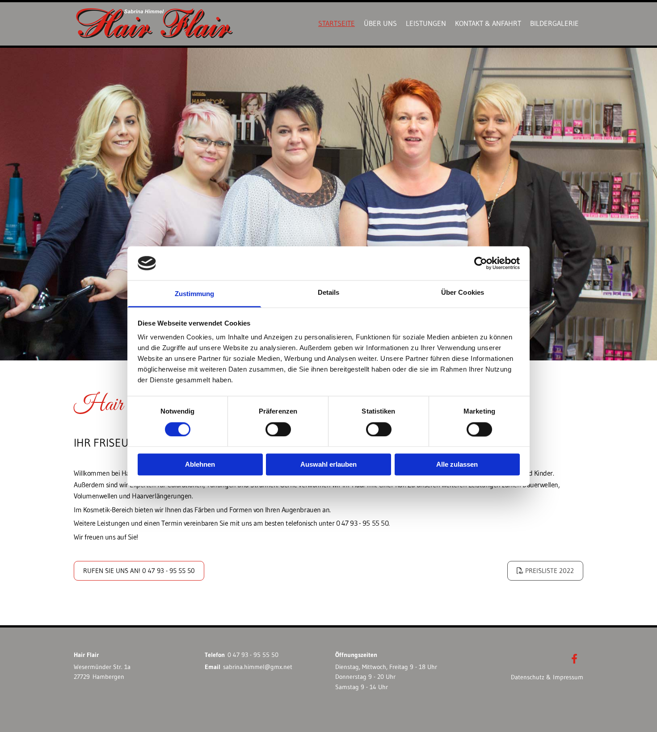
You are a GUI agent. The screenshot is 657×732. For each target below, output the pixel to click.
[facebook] (574, 659)
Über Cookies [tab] (462, 293)
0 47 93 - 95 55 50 (252, 655)
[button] (545, 571)
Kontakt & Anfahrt (488, 23)
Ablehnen (200, 464)
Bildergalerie (554, 23)
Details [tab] (329, 293)
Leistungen (426, 23)
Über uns (380, 23)
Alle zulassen (457, 464)
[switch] (278, 429)
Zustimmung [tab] (195, 294)
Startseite (336, 23)
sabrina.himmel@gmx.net (257, 667)
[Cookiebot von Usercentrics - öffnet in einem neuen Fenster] (481, 263)
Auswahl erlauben (328, 464)
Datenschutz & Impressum (547, 677)
